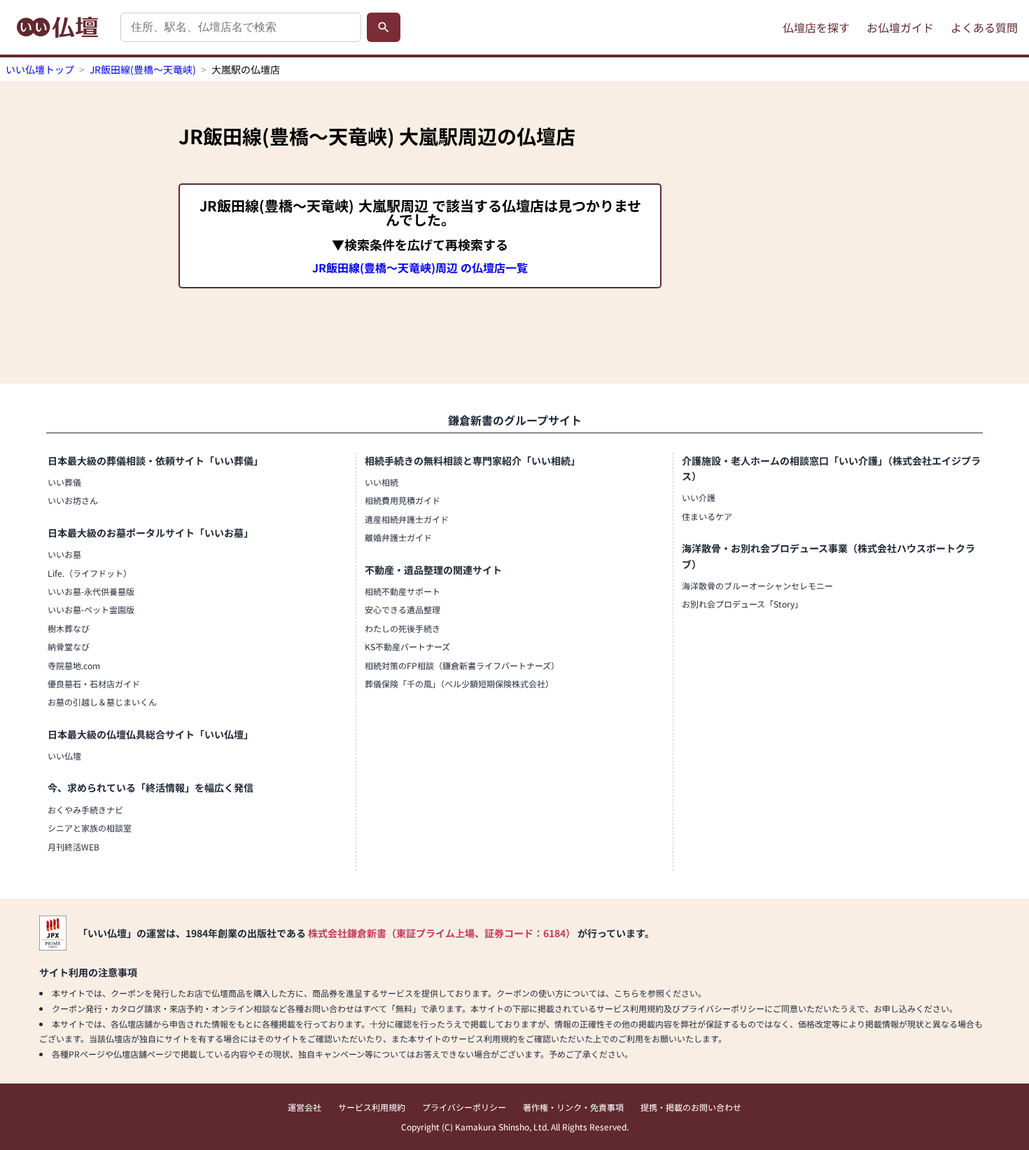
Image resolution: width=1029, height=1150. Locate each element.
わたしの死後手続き (402, 628)
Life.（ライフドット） (90, 573)
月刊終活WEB (73, 847)
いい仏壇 (64, 756)
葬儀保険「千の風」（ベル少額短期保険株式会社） (459, 683)
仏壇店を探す (816, 27)
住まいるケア (707, 516)
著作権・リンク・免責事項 (573, 1107)
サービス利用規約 (371, 1107)
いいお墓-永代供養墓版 (91, 591)
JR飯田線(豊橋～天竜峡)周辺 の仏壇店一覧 (420, 267)
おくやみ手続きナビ (85, 809)
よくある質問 (984, 27)
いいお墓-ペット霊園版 (91, 609)
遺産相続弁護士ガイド (407, 519)
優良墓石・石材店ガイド (94, 683)
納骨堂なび (69, 646)
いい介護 (698, 497)
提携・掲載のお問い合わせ (690, 1107)
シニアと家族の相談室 (90, 828)
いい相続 (381, 482)
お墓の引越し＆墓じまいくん (102, 702)
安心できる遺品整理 (402, 609)
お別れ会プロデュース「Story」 (742, 604)
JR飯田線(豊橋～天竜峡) (143, 69)
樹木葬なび (69, 628)
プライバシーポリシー (464, 1107)
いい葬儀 (64, 482)
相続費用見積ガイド (402, 500)
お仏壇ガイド (900, 27)
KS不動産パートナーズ (407, 646)
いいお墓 (64, 554)
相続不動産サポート (402, 591)
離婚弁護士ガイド (398, 537)
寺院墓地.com (74, 665)
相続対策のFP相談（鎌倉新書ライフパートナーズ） (462, 665)
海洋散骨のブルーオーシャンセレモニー (757, 585)
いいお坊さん (73, 500)
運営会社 (304, 1107)
